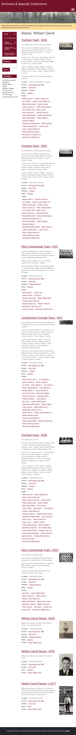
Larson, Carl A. (43, 126)
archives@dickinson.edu (10, 97)
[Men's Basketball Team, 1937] (66, 253)
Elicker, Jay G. (26, 519)
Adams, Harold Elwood (44, 115)
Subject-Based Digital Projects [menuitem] (8, 54)
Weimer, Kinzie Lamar (29, 104)
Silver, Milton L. (42, 398)
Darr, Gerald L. (48, 385)
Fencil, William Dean (45, 527)
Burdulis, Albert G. (44, 525)
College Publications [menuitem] (7, 43)
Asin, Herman (26, 101)
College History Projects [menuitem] (8, 49)
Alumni (29, 706)
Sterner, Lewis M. (27, 309)
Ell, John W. (26, 385)
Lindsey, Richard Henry (29, 126)
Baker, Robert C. (27, 536)
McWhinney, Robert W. (29, 527)
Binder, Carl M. (41, 109)
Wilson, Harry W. (27, 412)
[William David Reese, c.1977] (66, 700)
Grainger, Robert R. (42, 112)
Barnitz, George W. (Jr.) (29, 379)
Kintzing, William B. (44, 303)
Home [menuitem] (5, 34)
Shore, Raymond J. (28, 112)
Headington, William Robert (31, 123)
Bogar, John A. (27, 522)
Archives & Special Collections (24, 4)
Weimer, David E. (27, 98)
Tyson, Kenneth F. (45, 387)
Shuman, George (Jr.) (41, 98)
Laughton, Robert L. (43, 396)
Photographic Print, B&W (36, 84)
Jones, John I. (37, 508)
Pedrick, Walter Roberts (30, 387)
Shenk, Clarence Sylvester (30, 131)
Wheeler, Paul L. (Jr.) (45, 530)
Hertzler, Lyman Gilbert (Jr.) (41, 101)
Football (31, 90)
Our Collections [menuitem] (8, 38)
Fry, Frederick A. (44, 379)
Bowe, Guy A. (26, 609)
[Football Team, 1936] (66, 46)
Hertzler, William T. (28, 390)
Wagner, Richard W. (39, 519)
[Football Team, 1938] (66, 441)
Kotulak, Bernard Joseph (30, 415)
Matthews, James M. (29, 604)
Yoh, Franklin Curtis (28, 109)
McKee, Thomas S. (42, 382)
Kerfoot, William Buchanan (30, 533)
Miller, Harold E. (27, 292)
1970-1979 (32, 703)
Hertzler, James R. (39, 522)
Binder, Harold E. (46, 123)
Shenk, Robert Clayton (29, 525)
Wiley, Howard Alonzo (44, 107)
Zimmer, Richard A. (47, 533)
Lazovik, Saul (38, 292)
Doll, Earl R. (37, 295)
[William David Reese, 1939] (66, 629)
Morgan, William (46, 404)
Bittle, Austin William (28, 118)
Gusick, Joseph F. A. (28, 107)
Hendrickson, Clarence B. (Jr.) (32, 134)
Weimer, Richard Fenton (42, 536)
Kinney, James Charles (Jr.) (31, 129)
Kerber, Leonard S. (28, 382)
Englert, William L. (42, 118)
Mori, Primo (25, 401)
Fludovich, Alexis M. (28, 396)
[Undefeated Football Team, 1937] (66, 322)
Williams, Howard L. (43, 604)
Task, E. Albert (27, 508)
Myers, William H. (36, 385)
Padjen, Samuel (43, 104)
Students (30, 93)
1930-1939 (32, 87)
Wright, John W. (27, 607)
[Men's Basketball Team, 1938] (66, 557)
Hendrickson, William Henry (31, 137)
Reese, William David (29, 115)
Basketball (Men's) (35, 284)
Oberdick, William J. (28, 120)
